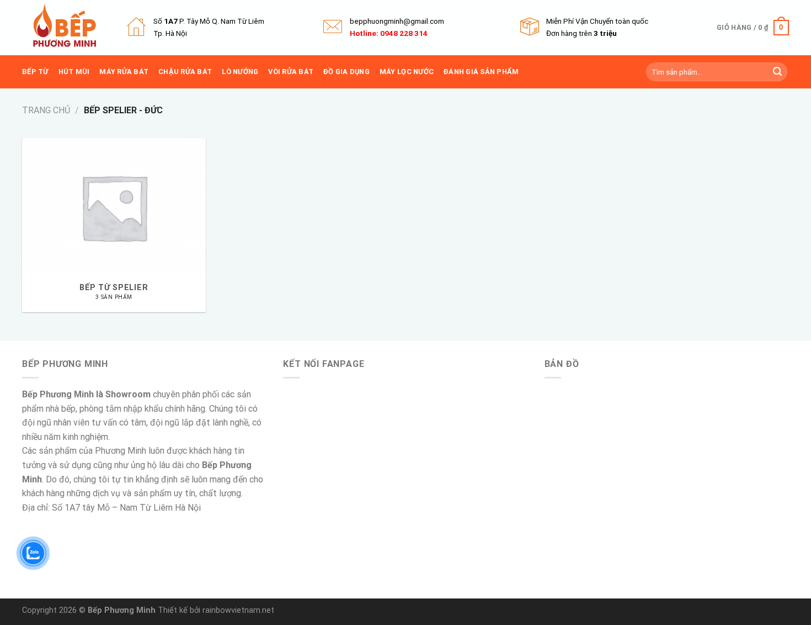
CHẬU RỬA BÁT (185, 71)
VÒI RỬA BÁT (290, 71)
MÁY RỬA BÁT (123, 71)
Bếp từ (35, 71)
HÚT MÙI (74, 71)
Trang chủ (46, 110)
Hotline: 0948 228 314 (389, 33)
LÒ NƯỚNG (240, 71)
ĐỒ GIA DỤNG (346, 71)
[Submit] (777, 71)
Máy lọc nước (407, 71)
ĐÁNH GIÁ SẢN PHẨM (481, 71)
